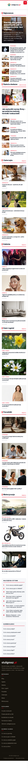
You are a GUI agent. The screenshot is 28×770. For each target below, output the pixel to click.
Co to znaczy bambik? (9, 636)
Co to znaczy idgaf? (9, 650)
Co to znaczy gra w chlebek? (14, 588)
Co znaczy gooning (7, 733)
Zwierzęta (4, 695)
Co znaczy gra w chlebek (8, 736)
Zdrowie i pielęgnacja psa (8, 724)
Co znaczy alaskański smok (9, 743)
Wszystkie (22, 85)
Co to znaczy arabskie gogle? (14, 585)
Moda (3, 698)
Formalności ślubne (7, 720)
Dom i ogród (5, 688)
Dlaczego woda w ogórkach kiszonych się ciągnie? (14, 597)
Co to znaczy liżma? (9, 653)
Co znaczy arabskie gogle (9, 740)
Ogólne (3, 682)
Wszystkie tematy (20, 758)
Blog (3, 678)
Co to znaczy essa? (8, 639)
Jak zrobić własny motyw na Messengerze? (14, 601)
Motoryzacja (5, 701)
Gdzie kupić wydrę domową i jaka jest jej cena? (15, 592)
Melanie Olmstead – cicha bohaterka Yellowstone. (13, 615)
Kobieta (4, 685)
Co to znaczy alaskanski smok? (12, 632)
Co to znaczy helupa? (9, 646)
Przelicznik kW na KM (7, 714)
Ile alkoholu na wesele (7, 717)
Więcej (24, 160)
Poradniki (4, 691)
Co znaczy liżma (6, 746)
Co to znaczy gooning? (9, 643)
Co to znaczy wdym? (9, 629)
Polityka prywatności (9, 758)
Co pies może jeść (7, 711)
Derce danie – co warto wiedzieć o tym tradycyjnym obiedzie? (15, 606)
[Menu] (25, 2)
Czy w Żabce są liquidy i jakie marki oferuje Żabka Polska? (14, 611)
